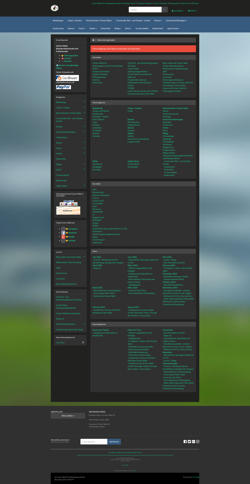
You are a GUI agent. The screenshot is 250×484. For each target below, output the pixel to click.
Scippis (96, 223)
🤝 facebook (71, 232)
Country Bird (98, 201)
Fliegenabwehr (169, 150)
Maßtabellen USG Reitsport (140, 82)
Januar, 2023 (133, 307)
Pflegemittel (168, 147)
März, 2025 (133, 287)
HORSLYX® (98, 212)
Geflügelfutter (134, 285)
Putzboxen (167, 144)
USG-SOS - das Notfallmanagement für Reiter (69, 298)
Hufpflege (167, 139)
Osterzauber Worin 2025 (104, 293)
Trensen (131, 130)
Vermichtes (168, 330)
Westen (96, 133)
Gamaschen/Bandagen (175, 20)
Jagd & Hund (172, 28)
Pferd (165, 130)
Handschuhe (98, 114)
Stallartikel (105, 28)
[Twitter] (189, 441)
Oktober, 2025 (169, 282)
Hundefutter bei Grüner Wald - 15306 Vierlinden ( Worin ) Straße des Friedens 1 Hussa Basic (142, 313)
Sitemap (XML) (125, 465)
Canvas (96, 198)
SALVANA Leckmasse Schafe (176, 276)
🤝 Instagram (71, 229)
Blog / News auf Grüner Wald (175, 63)
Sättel (127, 28)
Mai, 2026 (167, 257)
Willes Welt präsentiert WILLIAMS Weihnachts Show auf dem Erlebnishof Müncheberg (178, 302)
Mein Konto (186, 3)
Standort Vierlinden (145, 3)
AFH (94, 189)
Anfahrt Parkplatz (160, 3)
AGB (165, 71)
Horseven (97, 209)
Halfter (92, 28)
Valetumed (97, 242)
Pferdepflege (168, 136)
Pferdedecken (133, 122)
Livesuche (167, 77)
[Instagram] (197, 441)
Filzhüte (96, 125)
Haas (95, 206)
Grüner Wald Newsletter (173, 66)
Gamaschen (168, 125)
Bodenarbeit (157, 28)
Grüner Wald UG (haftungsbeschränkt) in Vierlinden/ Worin (114, 3)
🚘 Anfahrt (66, 58)
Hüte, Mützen (98, 119)
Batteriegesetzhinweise (173, 80)
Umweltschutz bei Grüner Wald (141, 94)
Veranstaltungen (170, 363)
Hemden (96, 136)
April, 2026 (97, 265)
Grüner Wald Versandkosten (140, 74)
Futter (81, 28)
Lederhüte (97, 128)
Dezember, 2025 (170, 273)
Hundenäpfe (133, 167)
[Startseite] (93, 40)
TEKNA (131, 88)
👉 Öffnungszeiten (69, 55)
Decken (157, 20)
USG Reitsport (99, 239)
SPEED (96, 226)
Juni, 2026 (132, 257)
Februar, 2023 (99, 307)
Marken (196, 3)
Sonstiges (167, 116)
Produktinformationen (137, 80)
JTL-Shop (195, 477)
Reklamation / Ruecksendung (175, 68)
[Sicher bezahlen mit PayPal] (68, 203)
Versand (134, 470)
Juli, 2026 (97, 257)
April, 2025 (97, 287)
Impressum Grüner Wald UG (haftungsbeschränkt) (99, 425)
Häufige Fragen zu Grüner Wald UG (178, 82)
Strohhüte (97, 130)
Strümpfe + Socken (101, 116)
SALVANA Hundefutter (173, 285)
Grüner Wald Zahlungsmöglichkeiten (66, 306)
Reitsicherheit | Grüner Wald (98, 20)
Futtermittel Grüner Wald (104, 296)
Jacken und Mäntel (101, 111)
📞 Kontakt (66, 61)
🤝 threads (70, 240)
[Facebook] (185, 441)
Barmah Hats (98, 192)
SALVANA (97, 220)
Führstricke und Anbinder (138, 139)
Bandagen (167, 122)
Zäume (70, 28)
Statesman (97, 231)
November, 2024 (170, 287)
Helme (165, 111)
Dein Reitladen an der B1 (174, 262)
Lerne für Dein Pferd (137, 290)
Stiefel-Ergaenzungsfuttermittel (106, 234)
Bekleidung (57, 20)
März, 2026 (133, 265)
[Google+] (193, 441)
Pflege (117, 28)
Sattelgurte (97, 164)
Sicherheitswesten (171, 114)
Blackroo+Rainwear (101, 195)
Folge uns (97, 268)
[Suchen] (165, 9)
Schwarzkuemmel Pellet (174, 279)
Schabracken (58, 28)
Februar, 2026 (169, 265)
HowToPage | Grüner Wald (174, 85)
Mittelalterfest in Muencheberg (107, 290)
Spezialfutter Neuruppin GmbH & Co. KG (110, 228)
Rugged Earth (98, 217)
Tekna (95, 237)
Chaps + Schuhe (74, 20)
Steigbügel (97, 167)
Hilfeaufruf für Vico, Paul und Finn (178, 296)
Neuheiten (167, 352)
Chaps (130, 111)
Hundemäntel (133, 164)
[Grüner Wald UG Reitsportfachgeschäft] (74, 8)
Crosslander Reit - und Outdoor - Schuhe (133, 20)
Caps (95, 122)
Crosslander (98, 203)
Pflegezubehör (169, 153)
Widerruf (131, 77)
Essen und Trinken (101, 330)
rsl (94, 214)
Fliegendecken (134, 125)
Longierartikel (134, 141)
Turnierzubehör (142, 28)
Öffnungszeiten (174, 3)
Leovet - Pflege (170, 260)
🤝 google (69, 236)
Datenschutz (168, 74)
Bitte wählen (67, 415)
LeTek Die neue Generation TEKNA (143, 91)
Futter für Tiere (134, 330)
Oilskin (131, 85)
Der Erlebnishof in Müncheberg (141, 293)
